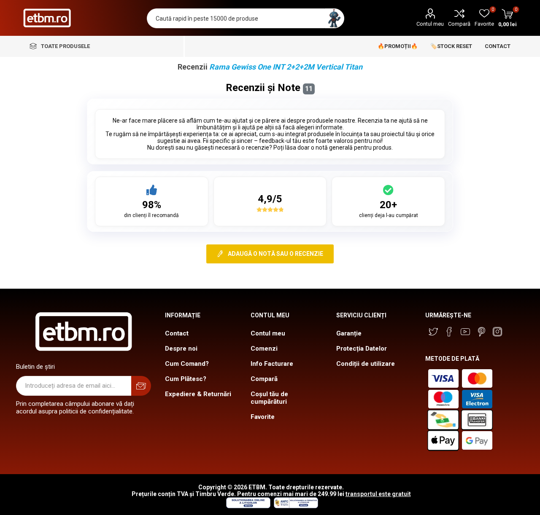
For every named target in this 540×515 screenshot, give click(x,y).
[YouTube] (465, 331)
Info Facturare (272, 363)
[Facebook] (449, 331)
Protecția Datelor (361, 348)
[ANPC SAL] (295, 506)
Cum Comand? (187, 363)
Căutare (334, 18)
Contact (177, 333)
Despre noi (181, 348)
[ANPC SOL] (248, 506)
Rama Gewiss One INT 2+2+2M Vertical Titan (285, 66)
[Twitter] (433, 331)
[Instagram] (497, 331)
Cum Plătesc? (185, 379)
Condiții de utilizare (365, 363)
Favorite (263, 417)
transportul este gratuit (378, 494)
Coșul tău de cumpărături (269, 397)
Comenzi (264, 348)
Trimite (141, 386)
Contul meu (430, 24)
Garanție (349, 333)
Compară (459, 24)
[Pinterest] (481, 331)
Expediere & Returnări (198, 394)
